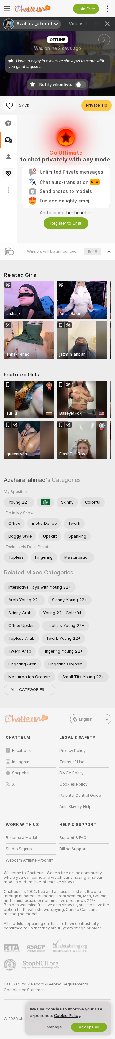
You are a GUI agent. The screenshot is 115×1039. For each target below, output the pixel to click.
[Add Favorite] (9, 105)
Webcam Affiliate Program (30, 860)
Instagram (21, 762)
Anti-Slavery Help (75, 806)
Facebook (21, 750)
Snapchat (21, 773)
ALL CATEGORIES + (30, 689)
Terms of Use (71, 762)
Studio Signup (19, 849)
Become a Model (21, 838)
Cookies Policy (73, 784)
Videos (78, 24)
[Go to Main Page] (35, 8)
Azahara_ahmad (25, 479)
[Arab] (45, 502)
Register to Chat (65, 223)
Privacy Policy (72, 750)
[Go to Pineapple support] (10, 965)
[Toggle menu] (7, 8)
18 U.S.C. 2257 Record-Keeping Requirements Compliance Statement (46, 987)
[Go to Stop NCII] (41, 965)
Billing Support (73, 849)
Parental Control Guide (80, 795)
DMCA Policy (71, 773)
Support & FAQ (73, 838)
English (85, 719)
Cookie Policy (67, 1015)
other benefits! (77, 212)
